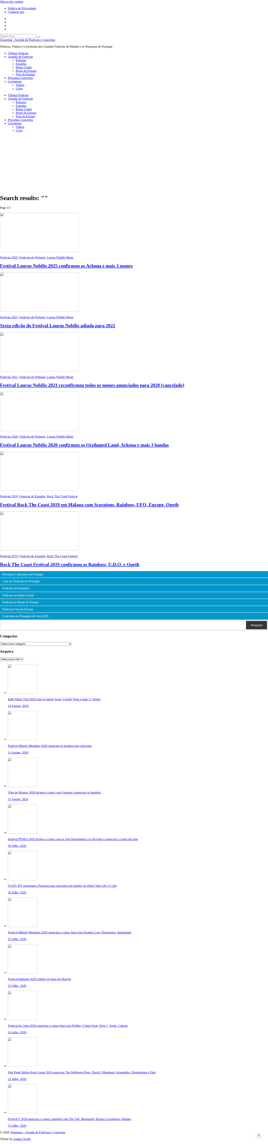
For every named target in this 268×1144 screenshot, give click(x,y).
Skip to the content (11, 1)
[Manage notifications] (259, 1135)
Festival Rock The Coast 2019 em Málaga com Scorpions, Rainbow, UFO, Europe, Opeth (89, 504)
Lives (19, 88)
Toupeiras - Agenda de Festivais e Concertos (27, 40)
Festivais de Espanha (32, 496)
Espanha (21, 63)
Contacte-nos (16, 12)
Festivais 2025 (9, 257)
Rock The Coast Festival (62, 496)
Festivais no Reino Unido (18, 595)
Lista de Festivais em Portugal (20, 581)
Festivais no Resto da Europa (20, 602)
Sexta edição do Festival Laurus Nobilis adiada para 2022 (57, 325)
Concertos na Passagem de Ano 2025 (25, 616)
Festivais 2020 (9, 436)
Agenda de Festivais (20, 56)
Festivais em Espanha (15, 588)
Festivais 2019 (9, 496)
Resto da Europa (26, 71)
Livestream (15, 81)
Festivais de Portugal (32, 257)
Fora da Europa (25, 74)
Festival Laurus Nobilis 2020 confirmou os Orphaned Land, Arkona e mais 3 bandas (84, 444)
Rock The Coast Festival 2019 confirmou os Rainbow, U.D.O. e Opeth (69, 564)
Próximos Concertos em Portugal (22, 574)
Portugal (21, 60)
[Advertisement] (134, 162)
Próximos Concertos (20, 78)
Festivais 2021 (9, 317)
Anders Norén (22, 1139)
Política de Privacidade (22, 8)
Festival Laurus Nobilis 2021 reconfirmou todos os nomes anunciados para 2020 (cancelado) (92, 385)
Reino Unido (24, 67)
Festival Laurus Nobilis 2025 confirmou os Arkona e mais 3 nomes (66, 265)
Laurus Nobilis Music (60, 257)
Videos (20, 85)
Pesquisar (257, 625)
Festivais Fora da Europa (17, 609)
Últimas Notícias (18, 53)
